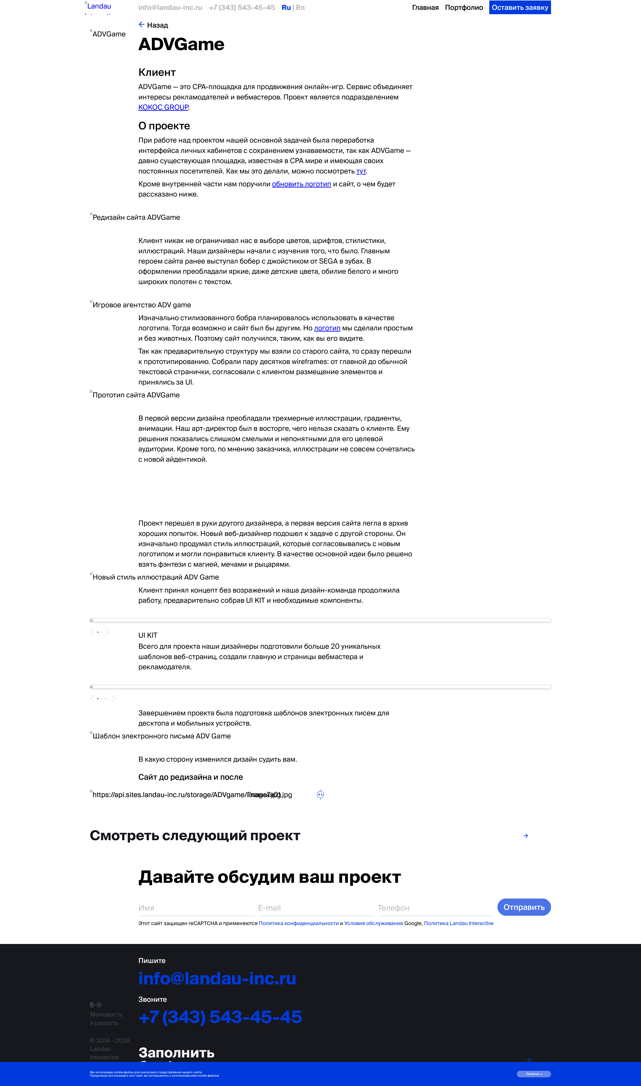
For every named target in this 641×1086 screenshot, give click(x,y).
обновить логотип (301, 184)
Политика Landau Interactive (459, 923)
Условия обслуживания (373, 923)
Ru (287, 7)
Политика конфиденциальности (299, 923)
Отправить (524, 907)
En (299, 7)
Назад (157, 25)
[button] (97, 632)
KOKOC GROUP (163, 107)
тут (361, 171)
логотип (327, 328)
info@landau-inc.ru (170, 7)
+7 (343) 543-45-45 (242, 7)
